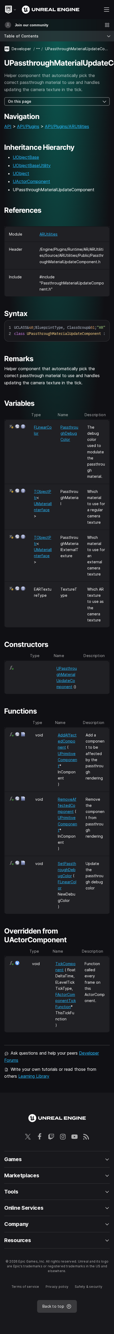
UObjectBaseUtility (32, 165)
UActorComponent (31, 181)
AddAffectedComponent (67, 741)
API (7, 126)
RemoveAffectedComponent (67, 805)
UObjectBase (26, 157)
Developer (21, 48)
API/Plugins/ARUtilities (67, 126)
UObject (21, 173)
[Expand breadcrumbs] (38, 49)
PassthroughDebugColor (69, 433)
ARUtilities (49, 234)
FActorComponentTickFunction (65, 1000)
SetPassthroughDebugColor (67, 869)
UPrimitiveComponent (67, 759)
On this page (19, 101)
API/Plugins (28, 126)
